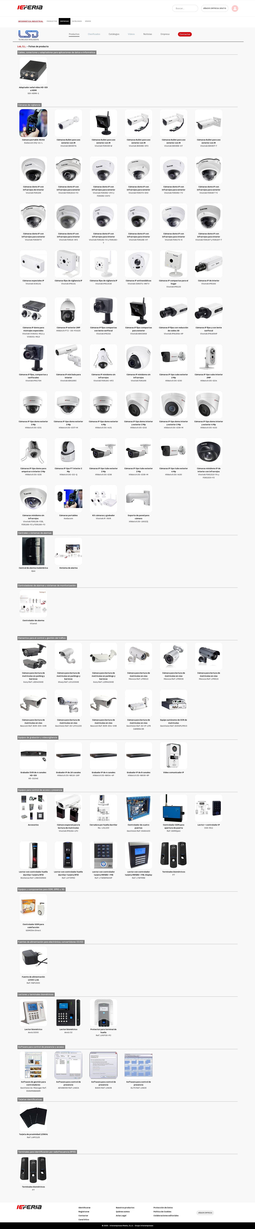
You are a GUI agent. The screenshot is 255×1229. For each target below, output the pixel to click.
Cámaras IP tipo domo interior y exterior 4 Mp (208, 424)
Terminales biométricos (173, 873)
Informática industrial (30, 21)
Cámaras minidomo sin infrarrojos (33, 520)
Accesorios (33, 825)
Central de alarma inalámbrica (33, 569)
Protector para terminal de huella (103, 1032)
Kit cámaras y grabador (103, 517)
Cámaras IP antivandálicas (138, 282)
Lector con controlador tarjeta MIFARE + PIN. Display (138, 875)
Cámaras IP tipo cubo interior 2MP (209, 377)
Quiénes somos (123, 1211)
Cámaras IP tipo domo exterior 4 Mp (103, 424)
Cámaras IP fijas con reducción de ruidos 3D (173, 330)
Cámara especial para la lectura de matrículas (68, 828)
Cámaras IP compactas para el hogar (173, 283)
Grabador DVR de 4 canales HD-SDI (33, 775)
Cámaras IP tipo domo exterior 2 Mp (33, 424)
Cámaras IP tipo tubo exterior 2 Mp (103, 471)
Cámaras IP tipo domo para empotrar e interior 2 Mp (33, 471)
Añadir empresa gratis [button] (214, 8)
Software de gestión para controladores (33, 1086)
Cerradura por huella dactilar (103, 826)
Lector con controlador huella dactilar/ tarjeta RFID (33, 875)
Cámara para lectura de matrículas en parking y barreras (33, 677)
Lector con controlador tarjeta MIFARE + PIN (103, 875)
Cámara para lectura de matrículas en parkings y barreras (68, 677)
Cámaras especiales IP (33, 282)
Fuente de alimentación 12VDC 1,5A (33, 980)
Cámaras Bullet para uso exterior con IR (68, 143)
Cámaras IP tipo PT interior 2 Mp (68, 471)
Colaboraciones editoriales (166, 1215)
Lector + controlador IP (209, 826)
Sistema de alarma (68, 568)
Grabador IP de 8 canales (138, 774)
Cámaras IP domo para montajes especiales (33, 332)
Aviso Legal (121, 1215)
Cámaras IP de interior (208, 282)
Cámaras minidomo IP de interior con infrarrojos (208, 473)
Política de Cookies (162, 1211)
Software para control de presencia (68, 1085)
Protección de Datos (163, 1207)
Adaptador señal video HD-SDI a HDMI (33, 90)
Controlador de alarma (33, 622)
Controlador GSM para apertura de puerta (173, 828)
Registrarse (83, 1211)
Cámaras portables (68, 517)
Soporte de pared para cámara (138, 518)
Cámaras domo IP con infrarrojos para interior (68, 237)
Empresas (64, 21)
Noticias (147, 34)
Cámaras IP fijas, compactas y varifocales (33, 377)
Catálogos (77, 21)
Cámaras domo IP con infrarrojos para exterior (68, 190)
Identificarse (84, 1207)
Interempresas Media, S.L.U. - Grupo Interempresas (131, 1225)
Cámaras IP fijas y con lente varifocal (209, 330)
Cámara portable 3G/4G (33, 141)
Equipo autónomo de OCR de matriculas (173, 723)
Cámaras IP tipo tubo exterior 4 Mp (173, 471)
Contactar (185, 34)
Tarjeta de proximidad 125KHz (33, 1136)
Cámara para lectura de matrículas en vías (138, 676)
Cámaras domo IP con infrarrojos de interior (33, 190)
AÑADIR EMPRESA (205, 1213)
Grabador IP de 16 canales (68, 774)
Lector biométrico (33, 1031)
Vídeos (88, 21)
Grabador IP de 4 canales (103, 774)
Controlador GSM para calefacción (33, 927)
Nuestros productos (125, 1207)
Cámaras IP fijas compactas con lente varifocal (103, 330)
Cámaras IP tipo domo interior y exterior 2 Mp (138, 424)
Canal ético (83, 1219)
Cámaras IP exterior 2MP (68, 329)
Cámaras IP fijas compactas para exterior (138, 330)
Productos (52, 21)
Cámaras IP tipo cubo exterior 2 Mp (173, 377)
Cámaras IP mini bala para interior (68, 377)
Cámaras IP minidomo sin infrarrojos (103, 377)
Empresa (165, 34)
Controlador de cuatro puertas (138, 828)
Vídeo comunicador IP (173, 772)
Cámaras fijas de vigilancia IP (68, 282)
